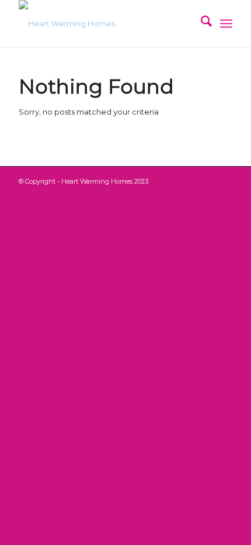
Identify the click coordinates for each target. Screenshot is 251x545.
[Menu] (226, 23)
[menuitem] (200, 23)
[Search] (200, 23)
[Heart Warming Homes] (104, 23)
